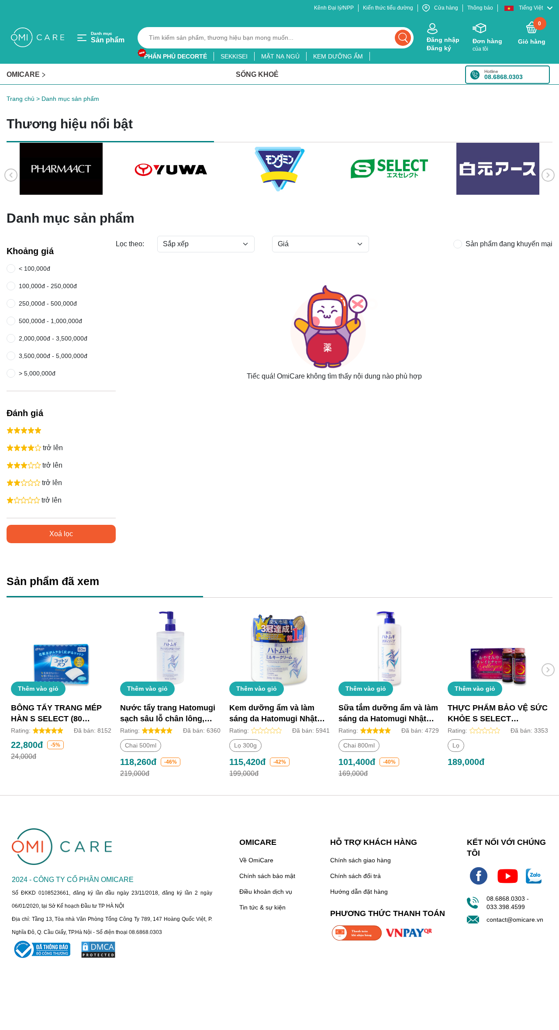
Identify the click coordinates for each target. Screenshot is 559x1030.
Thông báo (480, 8)
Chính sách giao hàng (360, 860)
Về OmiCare (256, 860)
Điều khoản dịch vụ (265, 891)
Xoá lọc (61, 533)
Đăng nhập (443, 39)
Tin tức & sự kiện (262, 907)
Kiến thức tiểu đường (388, 8)
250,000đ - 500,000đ (48, 303)
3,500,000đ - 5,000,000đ (53, 356)
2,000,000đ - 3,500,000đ (53, 338)
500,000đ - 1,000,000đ (50, 321)
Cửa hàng (446, 8)
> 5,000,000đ (35, 373)
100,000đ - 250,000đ (48, 286)
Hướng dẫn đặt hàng (359, 891)
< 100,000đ (32, 268)
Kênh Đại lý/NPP (334, 8)
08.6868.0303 (503, 77)
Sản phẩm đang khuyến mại (509, 244)
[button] (528, 8)
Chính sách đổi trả (355, 875)
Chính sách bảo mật (267, 875)
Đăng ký (439, 48)
